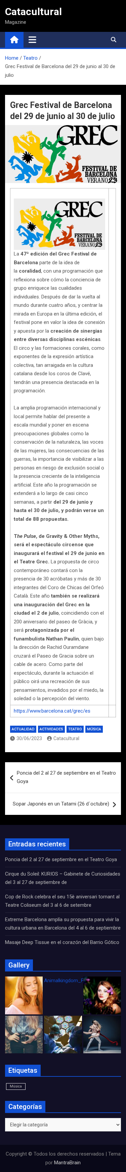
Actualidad (23, 729)
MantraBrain (67, 1163)
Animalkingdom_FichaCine (73, 981)
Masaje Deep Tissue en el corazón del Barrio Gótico (63, 942)
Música (94, 729)
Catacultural (33, 11)
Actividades (51, 729)
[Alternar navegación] (32, 39)
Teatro (75, 729)
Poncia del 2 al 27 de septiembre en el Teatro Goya (66, 777)
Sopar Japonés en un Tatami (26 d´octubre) (61, 804)
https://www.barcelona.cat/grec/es (52, 711)
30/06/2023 (29, 738)
